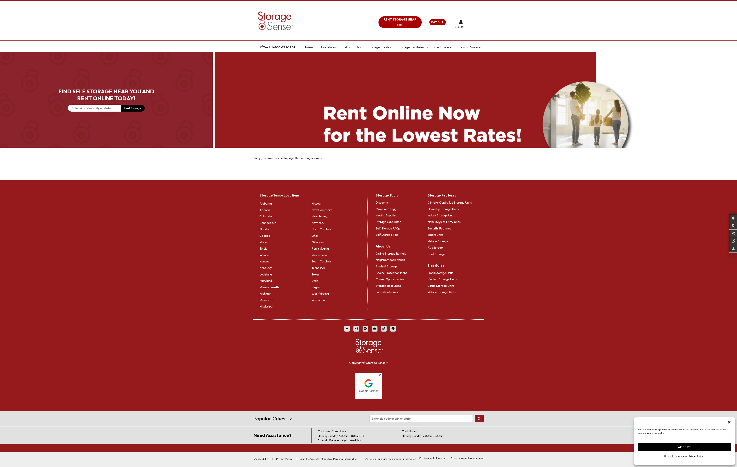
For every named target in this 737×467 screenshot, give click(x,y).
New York (317, 223)
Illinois (263, 248)
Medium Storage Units (442, 279)
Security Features (439, 228)
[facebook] (347, 329)
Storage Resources (388, 286)
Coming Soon (467, 47)
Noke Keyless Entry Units (444, 222)
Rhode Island (319, 255)
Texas (315, 274)
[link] (476, 100)
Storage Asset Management (467, 458)
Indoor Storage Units (441, 215)
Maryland (265, 281)
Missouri (316, 203)
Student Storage (386, 266)
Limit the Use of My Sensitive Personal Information (328, 458)
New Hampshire (321, 210)
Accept (684, 447)
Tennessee (318, 268)
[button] (729, 422)
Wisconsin (318, 300)
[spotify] (365, 329)
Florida (264, 229)
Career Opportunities (390, 279)
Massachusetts (269, 287)
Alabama (265, 203)
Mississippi (266, 306)
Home (308, 47)
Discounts (382, 202)
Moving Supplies (386, 215)
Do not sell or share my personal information (390, 458)
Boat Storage (436, 254)
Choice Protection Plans (391, 273)
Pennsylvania (320, 248)
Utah (314, 281)
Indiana (264, 255)
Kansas (264, 261)
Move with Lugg (386, 209)
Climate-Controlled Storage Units (450, 202)
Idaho (263, 242)
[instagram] (356, 329)
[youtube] (375, 329)
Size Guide (441, 47)
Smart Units (435, 235)
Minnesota (266, 300)
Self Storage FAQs (388, 228)
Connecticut (267, 223)
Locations (329, 47)
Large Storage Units (441, 286)
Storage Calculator (388, 222)
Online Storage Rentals (391, 253)
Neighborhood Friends (390, 260)
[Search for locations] (479, 418)
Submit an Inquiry (387, 292)
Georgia (264, 236)
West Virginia (320, 293)
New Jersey (319, 216)
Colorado (265, 216)
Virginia (316, 287)
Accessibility (261, 458)
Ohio (314, 236)
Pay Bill (437, 22)
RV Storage (435, 247)
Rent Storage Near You (400, 22)
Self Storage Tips (387, 235)
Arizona (264, 210)
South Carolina (321, 261)
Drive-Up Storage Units (443, 209)
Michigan (265, 293)
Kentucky (265, 268)
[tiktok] (384, 329)
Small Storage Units (440, 273)
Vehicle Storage (438, 241)
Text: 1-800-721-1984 (279, 47)
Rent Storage (132, 108)
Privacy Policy (696, 456)
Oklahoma (318, 242)
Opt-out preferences (675, 456)
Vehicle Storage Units (442, 292)
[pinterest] (393, 329)
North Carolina (321, 229)
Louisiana (265, 274)
